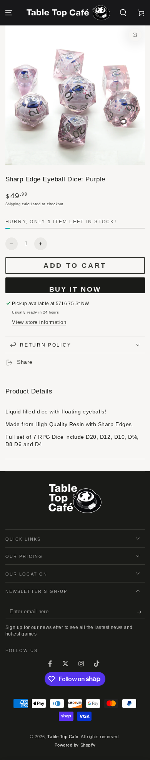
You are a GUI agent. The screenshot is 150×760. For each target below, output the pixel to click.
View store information (39, 322)
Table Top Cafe (62, 736)
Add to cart (75, 265)
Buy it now (75, 289)
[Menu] (9, 13)
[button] (123, 13)
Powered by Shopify (75, 745)
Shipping (13, 204)
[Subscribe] (141, 612)
